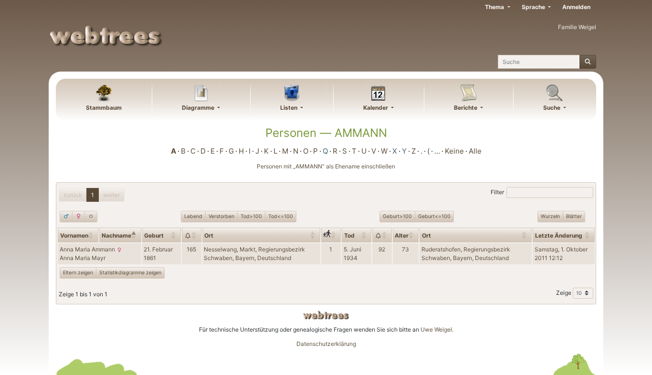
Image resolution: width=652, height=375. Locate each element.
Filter (497, 192)
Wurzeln (550, 216)
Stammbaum (104, 107)
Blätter (574, 216)
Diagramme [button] (199, 107)
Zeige (564, 292)
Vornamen (74, 235)
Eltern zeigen (78, 273)
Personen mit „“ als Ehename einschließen (326, 166)
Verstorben (221, 216)
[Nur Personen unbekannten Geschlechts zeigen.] (90, 216)
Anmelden (576, 6)
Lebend (193, 216)
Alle (475, 151)
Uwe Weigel (436, 329)
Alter (402, 235)
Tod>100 (251, 216)
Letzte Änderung (558, 235)
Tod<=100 (280, 216)
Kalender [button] (376, 107)
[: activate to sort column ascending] (191, 235)
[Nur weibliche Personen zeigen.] (78, 216)
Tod (349, 235)
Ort (208, 235)
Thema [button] (495, 6)
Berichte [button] (466, 107)
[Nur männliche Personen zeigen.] (66, 216)
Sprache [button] (534, 6)
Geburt (154, 235)
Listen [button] (289, 107)
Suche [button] (552, 107)
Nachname (116, 235)
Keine (454, 151)
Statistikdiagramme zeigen (130, 273)
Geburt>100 (397, 216)
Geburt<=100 (434, 216)
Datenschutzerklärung (326, 343)
